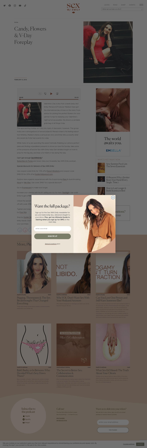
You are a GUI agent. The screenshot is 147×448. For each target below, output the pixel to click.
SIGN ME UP (52, 236)
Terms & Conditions (50, 244)
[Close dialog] (113, 197)
